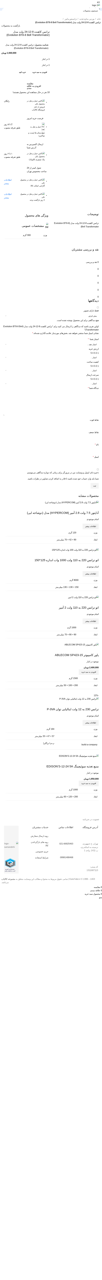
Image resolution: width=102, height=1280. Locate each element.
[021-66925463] (70, 837)
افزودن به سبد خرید (39, 72)
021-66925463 (66, 844)
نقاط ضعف (94, 432)
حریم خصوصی (41, 851)
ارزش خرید (94, 349)
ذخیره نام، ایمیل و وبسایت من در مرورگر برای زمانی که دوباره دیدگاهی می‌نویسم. (63, 472)
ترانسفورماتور (70, 19)
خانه (98, 19)
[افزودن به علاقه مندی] (81, 761)
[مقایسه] (95, 761)
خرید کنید (22, 72)
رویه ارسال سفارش (39, 836)
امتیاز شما (93, 339)
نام (97, 444)
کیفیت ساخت (93, 362)
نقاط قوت (94, 420)
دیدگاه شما (93, 388)
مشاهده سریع (88, 761)
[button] (89, 783)
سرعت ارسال (92, 375)
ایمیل (96, 457)
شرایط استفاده (41, 858)
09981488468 (66, 857)
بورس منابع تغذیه (86, 19)
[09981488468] (70, 851)
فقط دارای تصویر (91, 310)
